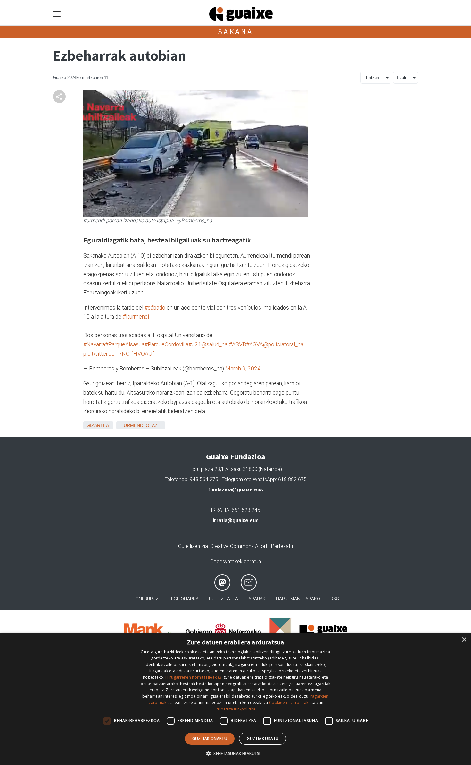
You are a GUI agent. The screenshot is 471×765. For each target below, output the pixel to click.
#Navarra (94, 344)
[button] (235, 753)
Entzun (372, 77)
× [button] (463, 639)
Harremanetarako (298, 599)
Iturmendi (132, 425)
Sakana (235, 32)
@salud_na (214, 344)
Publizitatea (223, 599)
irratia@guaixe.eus (236, 520)
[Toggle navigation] (57, 14)
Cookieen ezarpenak (288, 702)
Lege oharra (184, 599)
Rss (334, 599)
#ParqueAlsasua (125, 344)
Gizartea (98, 425)
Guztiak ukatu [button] (262, 738)
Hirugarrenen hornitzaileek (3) (193, 677)
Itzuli (401, 77)
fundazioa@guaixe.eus (235, 490)
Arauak (257, 599)
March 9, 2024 (242, 368)
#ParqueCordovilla (166, 344)
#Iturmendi (136, 316)
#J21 (194, 344)
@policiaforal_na (283, 344)
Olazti (154, 425)
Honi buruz (145, 599)
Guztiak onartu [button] (209, 738)
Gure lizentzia (193, 546)
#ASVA (254, 344)
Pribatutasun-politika (235, 709)
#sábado (155, 307)
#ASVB (237, 344)
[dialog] (235, 699)
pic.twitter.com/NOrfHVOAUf (118, 354)
